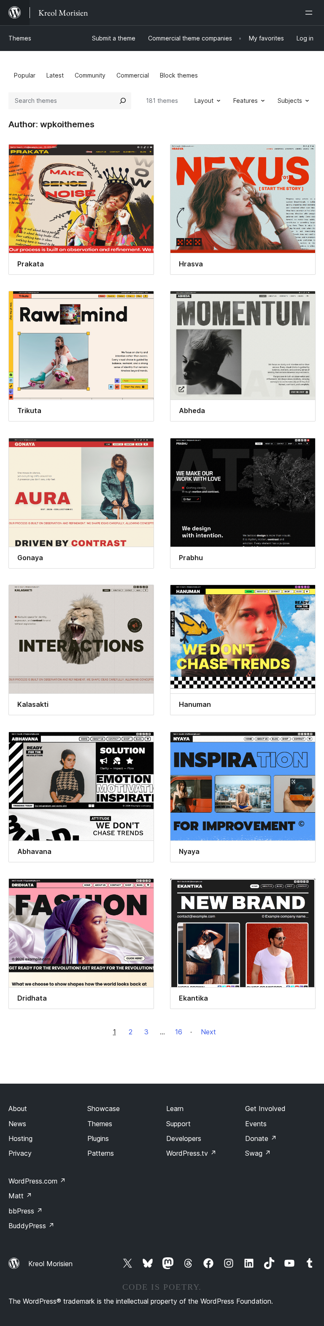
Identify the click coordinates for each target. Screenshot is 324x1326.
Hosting (20, 1138)
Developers (183, 1138)
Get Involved (265, 1108)
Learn (175, 1108)
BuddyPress (31, 1225)
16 (178, 1032)
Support (178, 1123)
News (17, 1123)
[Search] (122, 100)
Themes (19, 38)
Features (245, 100)
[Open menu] (310, 12)
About (17, 1108)
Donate (261, 1138)
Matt (20, 1196)
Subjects (290, 100)
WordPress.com (37, 1181)
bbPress (25, 1211)
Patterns (100, 1153)
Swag (258, 1153)
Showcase (103, 1108)
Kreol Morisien (50, 1263)
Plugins (98, 1138)
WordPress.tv (191, 1153)
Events (256, 1123)
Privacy (20, 1153)
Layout (203, 100)
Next (208, 1032)
